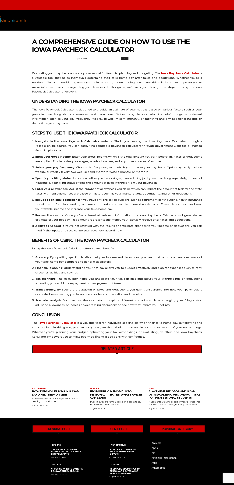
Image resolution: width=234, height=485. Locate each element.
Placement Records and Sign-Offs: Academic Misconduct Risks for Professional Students (174, 394)
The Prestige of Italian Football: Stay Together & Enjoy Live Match (66, 451)
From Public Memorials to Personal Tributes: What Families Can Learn (116, 394)
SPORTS (56, 445)
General (95, 388)
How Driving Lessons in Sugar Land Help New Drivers (55, 393)
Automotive (39, 388)
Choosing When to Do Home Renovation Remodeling (66, 470)
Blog (152, 388)
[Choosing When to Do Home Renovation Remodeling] (41, 466)
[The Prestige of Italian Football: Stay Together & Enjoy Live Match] (41, 447)
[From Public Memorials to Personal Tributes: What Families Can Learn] (117, 372)
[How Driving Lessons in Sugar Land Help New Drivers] (58, 372)
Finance (125, 58)
